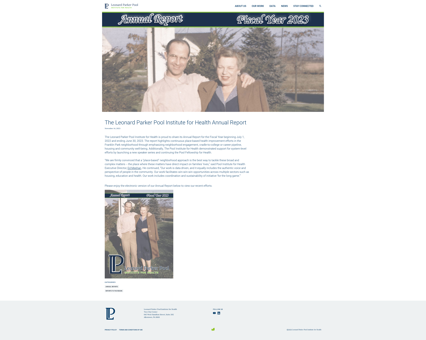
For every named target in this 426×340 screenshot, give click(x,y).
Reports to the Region (114, 291)
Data (272, 6)
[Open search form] (320, 6)
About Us (240, 6)
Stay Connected (303, 6)
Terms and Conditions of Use (131, 330)
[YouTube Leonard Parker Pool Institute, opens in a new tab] (214, 313)
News (284, 6)
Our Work (258, 6)
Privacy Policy (111, 330)
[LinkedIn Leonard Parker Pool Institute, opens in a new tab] (218, 313)
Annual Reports (112, 286)
